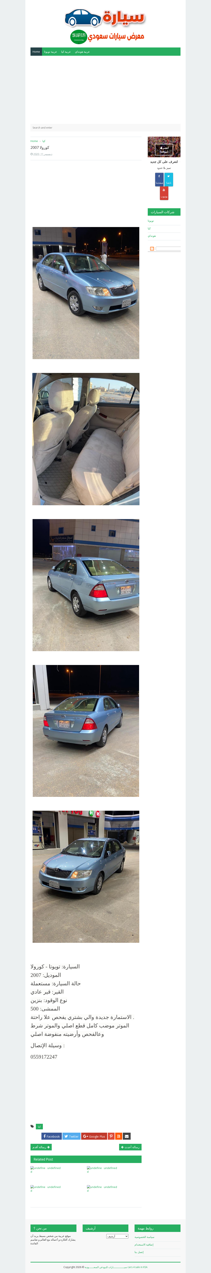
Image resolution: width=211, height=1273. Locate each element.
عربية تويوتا (50, 51)
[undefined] (37, 1173)
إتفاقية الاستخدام (144, 1244)
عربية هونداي (82, 51)
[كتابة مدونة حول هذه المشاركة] (118, 1136)
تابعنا (168, 183)
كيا (39, 1126)
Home (36, 51)
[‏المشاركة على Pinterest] (111, 1136)
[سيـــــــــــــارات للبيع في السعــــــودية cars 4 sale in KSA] (105, 23)
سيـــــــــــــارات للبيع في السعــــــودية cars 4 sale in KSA (116, 1267)
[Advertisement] (105, 90)
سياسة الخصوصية (144, 1237)
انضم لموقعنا (164, 149)
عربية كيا (66, 51)
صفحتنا (159, 183)
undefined (54, 1168)
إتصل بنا (139, 1252)
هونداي (152, 236)
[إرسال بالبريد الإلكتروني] (127, 1136)
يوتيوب (164, 196)
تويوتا (151, 220)
